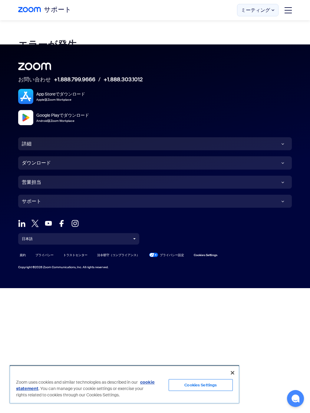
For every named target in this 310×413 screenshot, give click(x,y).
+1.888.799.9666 (74, 79)
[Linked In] (21, 223)
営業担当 (31, 182)
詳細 (26, 144)
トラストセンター (75, 255)
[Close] (232, 373)
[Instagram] (75, 223)
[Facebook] (61, 223)
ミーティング (255, 10)
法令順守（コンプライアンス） (118, 255)
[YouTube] (48, 223)
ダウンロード (36, 163)
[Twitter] (35, 223)
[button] (295, 398)
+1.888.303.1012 (123, 79)
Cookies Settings (200, 385)
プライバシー (44, 255)
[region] (124, 384)
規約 (23, 255)
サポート (31, 201)
